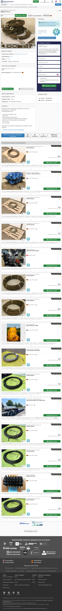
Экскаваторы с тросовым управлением (47, 571)
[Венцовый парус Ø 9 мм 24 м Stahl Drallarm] (14, 382)
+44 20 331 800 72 (9, 560)
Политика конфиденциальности (49, 89)
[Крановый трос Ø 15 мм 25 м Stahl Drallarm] (14, 308)
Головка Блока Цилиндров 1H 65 (22, 568)
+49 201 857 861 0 (38, 560)
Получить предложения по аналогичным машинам (49, 80)
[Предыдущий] (2, 33)
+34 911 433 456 (37, 562)
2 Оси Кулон (21, 571)
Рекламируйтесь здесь (31, 531)
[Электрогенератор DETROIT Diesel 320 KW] (14, 258)
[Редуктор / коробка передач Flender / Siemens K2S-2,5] (14, 181)
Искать (58, 4)
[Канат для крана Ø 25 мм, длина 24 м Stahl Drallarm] (14, 155)
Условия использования (40, 608)
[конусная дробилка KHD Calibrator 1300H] (14, 333)
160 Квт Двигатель (9, 568)
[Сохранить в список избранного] (58, 11)
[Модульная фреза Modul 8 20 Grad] (14, 483)
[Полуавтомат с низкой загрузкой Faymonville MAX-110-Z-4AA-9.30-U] (14, 407)
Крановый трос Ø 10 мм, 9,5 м (21, 54)
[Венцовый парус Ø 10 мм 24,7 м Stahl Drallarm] (14, 433)
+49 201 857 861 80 (9, 562)
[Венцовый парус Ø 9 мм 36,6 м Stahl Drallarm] (14, 507)
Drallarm (8, 59)
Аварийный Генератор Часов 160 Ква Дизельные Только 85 (44, 568)
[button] (60, 1)
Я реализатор (43, 78)
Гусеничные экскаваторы (11, 571)
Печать (28, 136)
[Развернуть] (31, 169)
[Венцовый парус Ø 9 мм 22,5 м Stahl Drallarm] (14, 458)
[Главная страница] (1, 7)
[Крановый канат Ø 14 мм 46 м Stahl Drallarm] (14, 206)
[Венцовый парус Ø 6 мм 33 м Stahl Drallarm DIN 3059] (14, 357)
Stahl (11, 56)
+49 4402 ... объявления (46, 98)
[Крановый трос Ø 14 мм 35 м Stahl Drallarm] (14, 232)
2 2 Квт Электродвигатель (31, 571)
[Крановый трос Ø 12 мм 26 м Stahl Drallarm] (14, 283)
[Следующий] (34, 33)
